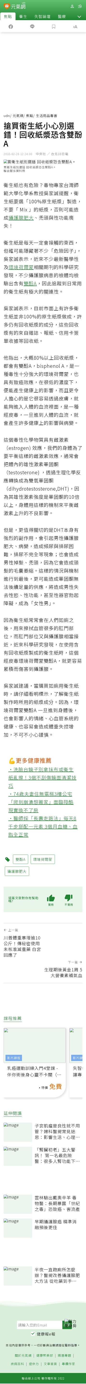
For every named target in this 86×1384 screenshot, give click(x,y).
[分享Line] (32, 26)
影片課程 (14, 1058)
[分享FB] (11, 26)
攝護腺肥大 (21, 217)
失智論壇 (42, 16)
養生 (23, 16)
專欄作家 (68, 1364)
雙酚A (30, 283)
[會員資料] (72, 6)
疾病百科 (17, 1364)
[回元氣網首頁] (18, 6)
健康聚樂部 (44, 1355)
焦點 (8, 16)
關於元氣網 (23, 1355)
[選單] (80, 6)
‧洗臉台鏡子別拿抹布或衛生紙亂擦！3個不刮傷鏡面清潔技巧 (42, 777)
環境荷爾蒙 (21, 267)
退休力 (34, 1364)
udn (7, 115)
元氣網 (18, 115)
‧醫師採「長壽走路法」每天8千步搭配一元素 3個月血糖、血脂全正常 (43, 826)
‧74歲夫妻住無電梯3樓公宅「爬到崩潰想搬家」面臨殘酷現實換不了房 (41, 802)
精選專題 (64, 1355)
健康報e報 (46, 1333)
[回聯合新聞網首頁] (7, 7)
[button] (79, 16)
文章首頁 (50, 1364)
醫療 (62, 16)
